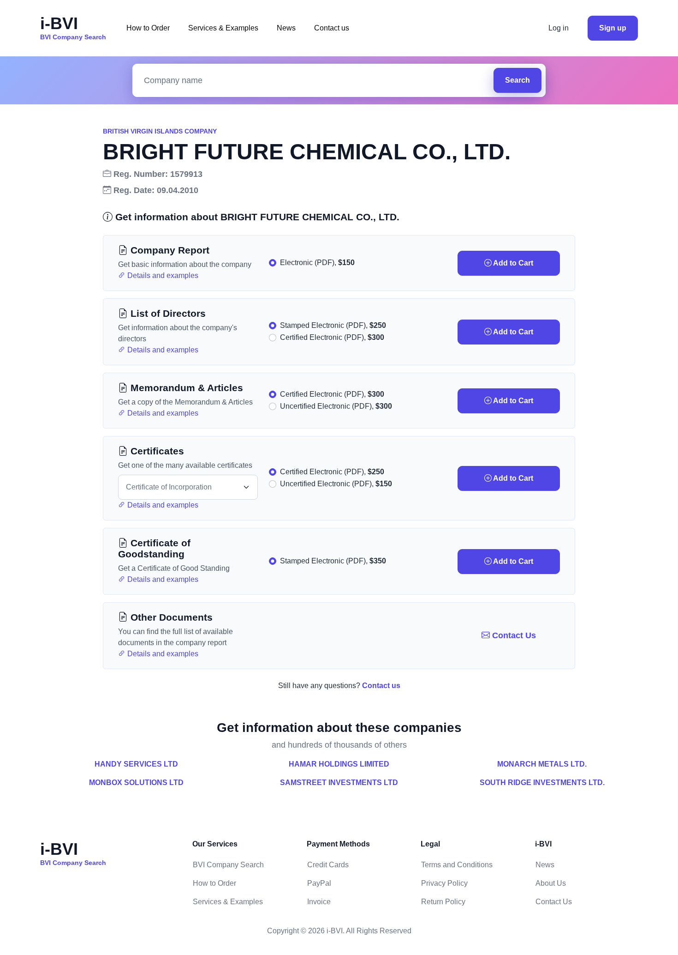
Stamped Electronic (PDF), (333, 325)
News (286, 28)
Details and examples (161, 275)
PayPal (319, 883)
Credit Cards (328, 865)
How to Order (148, 28)
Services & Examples (223, 28)
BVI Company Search (228, 865)
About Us (550, 883)
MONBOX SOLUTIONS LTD (136, 782)
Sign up (612, 28)
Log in (558, 28)
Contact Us (513, 635)
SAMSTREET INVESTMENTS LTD (339, 782)
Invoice (319, 902)
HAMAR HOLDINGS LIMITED (339, 764)
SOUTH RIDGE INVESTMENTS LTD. (542, 782)
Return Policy (443, 902)
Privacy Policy (444, 883)
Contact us (331, 28)
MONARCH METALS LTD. (542, 764)
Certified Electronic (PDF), (332, 337)
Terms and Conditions (457, 865)
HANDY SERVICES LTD (136, 764)
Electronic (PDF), (317, 262)
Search (517, 80)
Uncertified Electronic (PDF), (336, 406)
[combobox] (315, 80)
